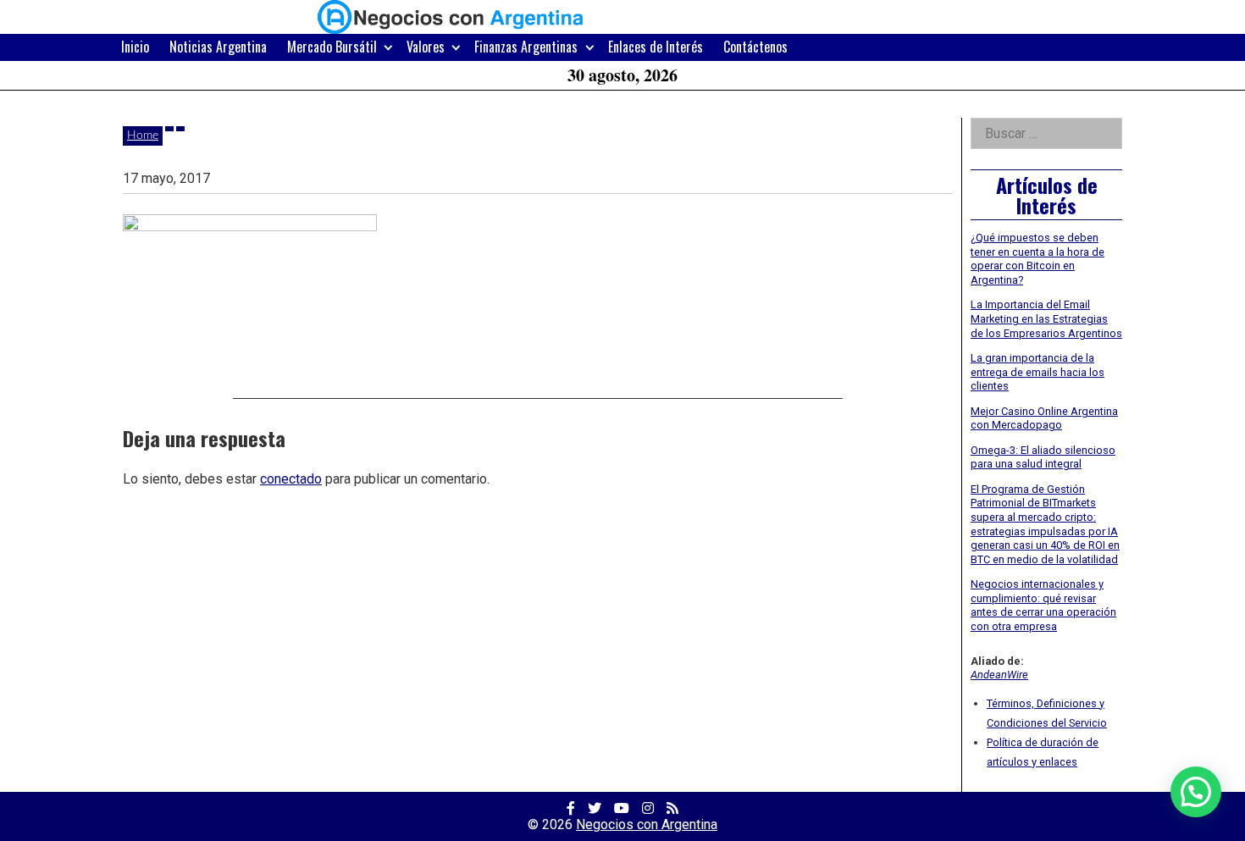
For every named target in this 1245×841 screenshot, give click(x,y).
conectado (291, 479)
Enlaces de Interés (655, 46)
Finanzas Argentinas (526, 46)
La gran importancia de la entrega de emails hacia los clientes (1037, 371)
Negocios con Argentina (646, 824)
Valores (426, 46)
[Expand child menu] (388, 47)
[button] (1195, 791)
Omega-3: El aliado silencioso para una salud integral (1043, 457)
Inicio (135, 46)
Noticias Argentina (218, 46)
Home (142, 135)
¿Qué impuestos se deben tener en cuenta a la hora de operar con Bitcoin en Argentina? (1037, 258)
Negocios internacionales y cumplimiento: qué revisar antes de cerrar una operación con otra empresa (1043, 605)
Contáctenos (755, 46)
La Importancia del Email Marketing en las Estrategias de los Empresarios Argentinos (1046, 318)
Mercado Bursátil (332, 46)
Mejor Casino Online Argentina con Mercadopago (1044, 418)
